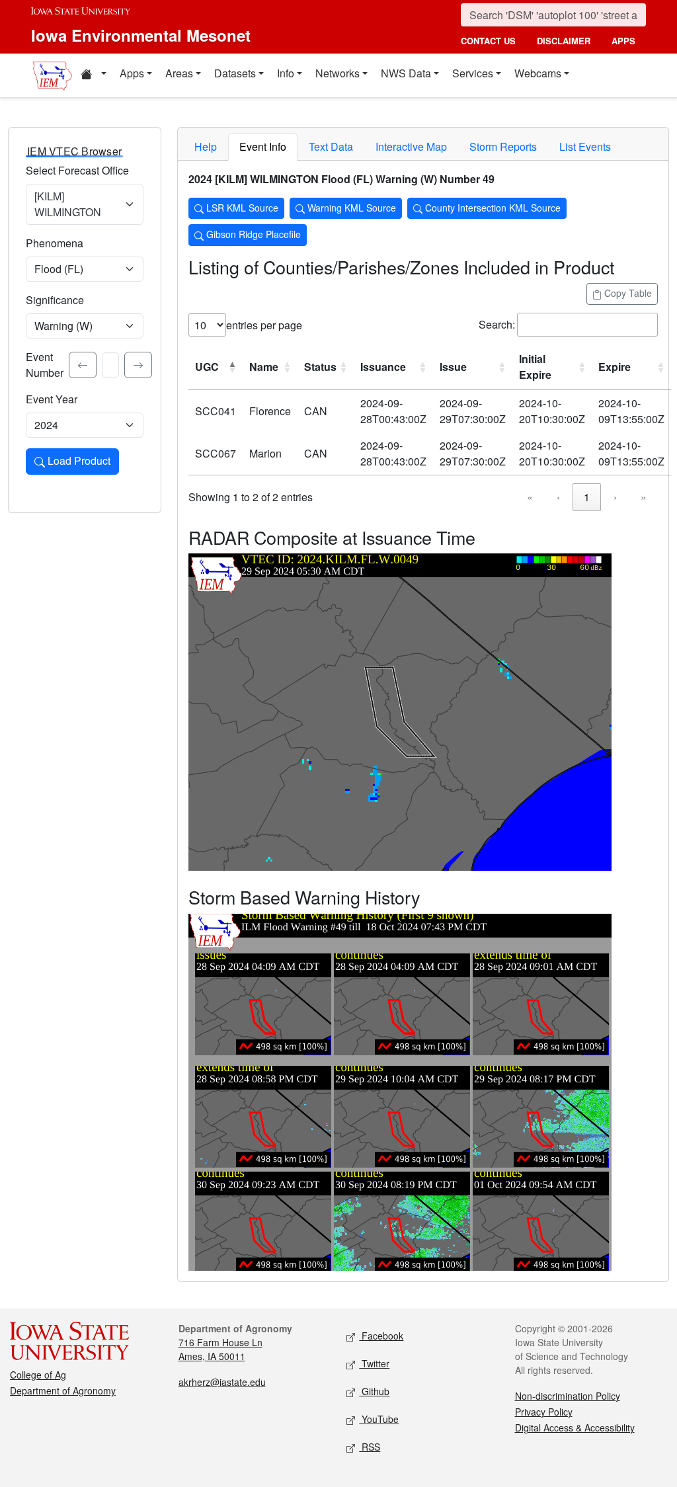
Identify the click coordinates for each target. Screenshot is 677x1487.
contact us (488, 40)
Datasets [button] (235, 73)
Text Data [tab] (331, 146)
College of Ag (38, 1374)
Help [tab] (205, 146)
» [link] (644, 496)
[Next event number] (138, 365)
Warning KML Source (350, 207)
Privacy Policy (544, 1411)
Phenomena (54, 243)
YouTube (379, 1419)
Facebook (381, 1335)
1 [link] (587, 496)
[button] (93, 75)
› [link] (615, 496)
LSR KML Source (241, 207)
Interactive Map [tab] (411, 146)
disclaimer (563, 40)
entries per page (264, 325)
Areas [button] (179, 73)
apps (623, 40)
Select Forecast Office (77, 170)
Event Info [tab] (262, 146)
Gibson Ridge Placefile (252, 234)
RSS (369, 1446)
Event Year (51, 399)
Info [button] (285, 73)
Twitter (374, 1363)
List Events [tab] (585, 146)
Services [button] (472, 73)
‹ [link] (558, 496)
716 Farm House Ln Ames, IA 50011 (220, 1349)
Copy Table (627, 293)
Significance (55, 299)
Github (374, 1391)
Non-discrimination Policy (567, 1395)
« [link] (530, 496)
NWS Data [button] (406, 73)
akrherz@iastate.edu (222, 1381)
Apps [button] (132, 73)
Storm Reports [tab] (503, 146)
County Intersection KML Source (491, 207)
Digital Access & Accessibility (575, 1427)
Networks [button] (337, 73)
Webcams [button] (537, 73)
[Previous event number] (83, 365)
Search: (497, 324)
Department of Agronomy (63, 1390)
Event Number (44, 364)
